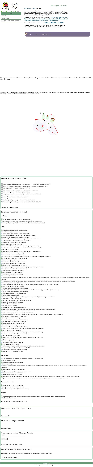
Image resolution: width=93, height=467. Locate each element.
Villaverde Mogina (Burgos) (50, 18)
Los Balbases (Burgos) (62, 18)
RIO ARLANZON (59, 22)
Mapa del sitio (45, 463)
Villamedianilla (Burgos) (30, 20)
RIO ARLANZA (49, 22)
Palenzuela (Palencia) (38, 18)
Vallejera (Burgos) (54, 20)
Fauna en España (5, 18)
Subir (49, 463)
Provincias (4, 15)
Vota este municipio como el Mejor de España (40, 34)
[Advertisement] (58, 1)
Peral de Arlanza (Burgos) (42, 20)
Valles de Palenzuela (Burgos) (57, 17)
